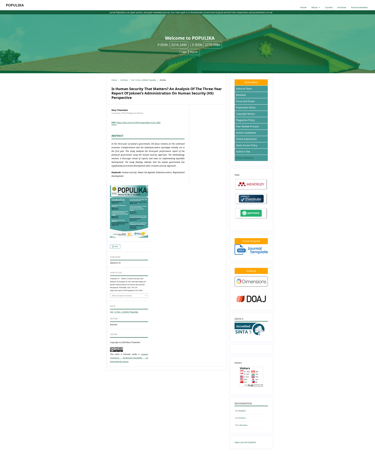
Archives (342, 7)
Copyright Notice (245, 113)
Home (303, 7)
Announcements (359, 7)
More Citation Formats (122, 295)
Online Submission (246, 139)
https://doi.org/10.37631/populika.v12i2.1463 (138, 122)
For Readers (240, 410)
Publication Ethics (246, 107)
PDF (116, 246)
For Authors (240, 418)
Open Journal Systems (245, 442)
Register (194, 52)
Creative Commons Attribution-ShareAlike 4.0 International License (129, 358)
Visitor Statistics (245, 158)
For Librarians (241, 425)
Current (329, 7)
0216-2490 (179, 45)
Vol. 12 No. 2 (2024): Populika (143, 80)
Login (184, 52)
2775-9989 (212, 45)
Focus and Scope (245, 101)
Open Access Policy (246, 145)
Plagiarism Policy (245, 120)
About (314, 7)
